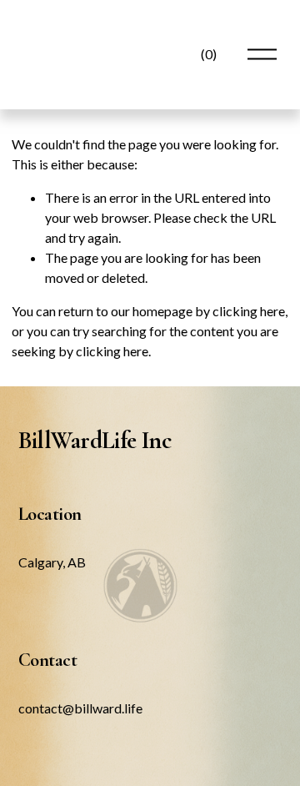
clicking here (248, 311)
